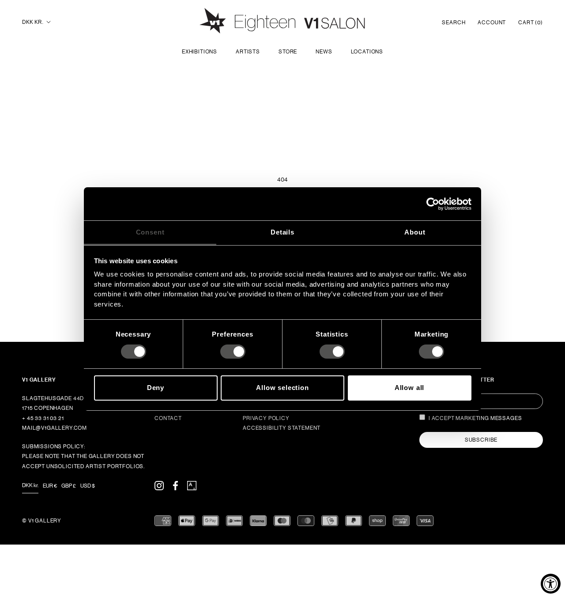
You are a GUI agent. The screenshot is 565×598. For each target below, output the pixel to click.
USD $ (87, 486)
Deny (155, 387)
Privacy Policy (266, 418)
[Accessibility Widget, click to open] (551, 584)
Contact (168, 418)
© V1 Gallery (41, 521)
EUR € (50, 486)
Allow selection (282, 387)
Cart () (530, 22)
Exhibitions (199, 52)
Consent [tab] (150, 232)
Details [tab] (282, 232)
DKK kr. (32, 22)
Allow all (410, 387)
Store (288, 52)
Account (492, 22)
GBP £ (68, 486)
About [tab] (414, 232)
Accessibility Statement (281, 428)
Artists (248, 52)
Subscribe (481, 440)
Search (453, 22)
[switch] (232, 351)
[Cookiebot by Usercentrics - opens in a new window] (432, 203)
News (324, 52)
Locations (367, 52)
